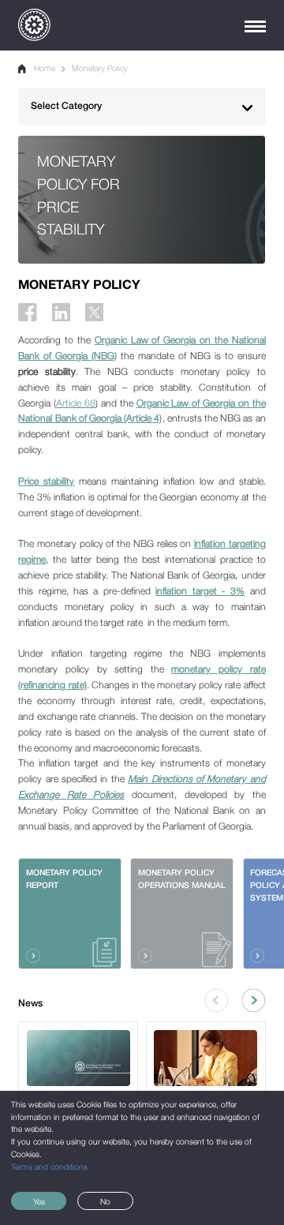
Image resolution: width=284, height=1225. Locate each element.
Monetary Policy (100, 68)
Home (44, 68)
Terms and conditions (49, 1166)
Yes (39, 1201)
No (105, 1201)
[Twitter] (94, 312)
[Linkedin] (61, 312)
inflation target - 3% (200, 591)
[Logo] (34, 25)
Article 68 (75, 403)
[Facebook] (27, 312)
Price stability (46, 481)
